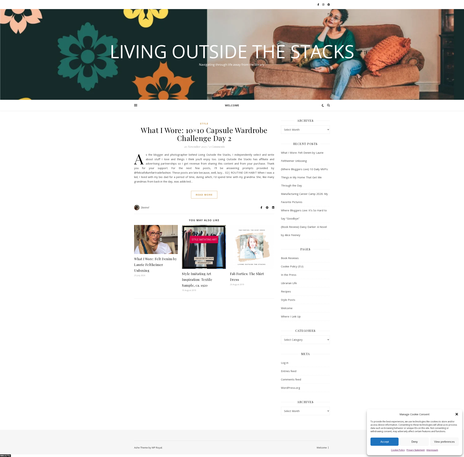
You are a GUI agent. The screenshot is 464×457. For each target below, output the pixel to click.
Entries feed (288, 371)
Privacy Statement (416, 450)
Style (204, 123)
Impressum (432, 450)
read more (204, 194)
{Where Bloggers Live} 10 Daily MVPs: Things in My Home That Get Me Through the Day (304, 177)
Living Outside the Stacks (232, 51)
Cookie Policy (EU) (292, 266)
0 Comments (217, 146)
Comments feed (291, 379)
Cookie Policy (398, 450)
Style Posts (288, 300)
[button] (457, 414)
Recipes (286, 291)
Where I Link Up (291, 316)
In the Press (288, 274)
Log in (284, 362)
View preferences (444, 441)
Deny (414, 441)
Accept (384, 441)
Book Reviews (290, 258)
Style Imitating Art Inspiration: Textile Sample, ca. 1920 (197, 280)
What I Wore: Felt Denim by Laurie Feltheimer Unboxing (155, 265)
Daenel (145, 207)
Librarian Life (289, 283)
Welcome (232, 105)
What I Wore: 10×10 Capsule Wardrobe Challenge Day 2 (204, 134)
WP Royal (157, 447)
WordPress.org (290, 388)
